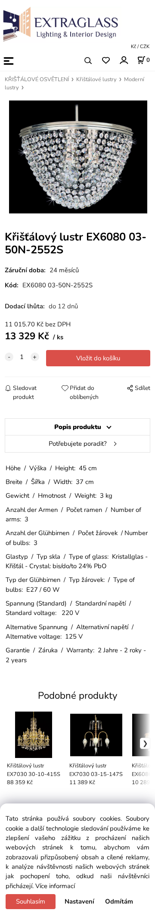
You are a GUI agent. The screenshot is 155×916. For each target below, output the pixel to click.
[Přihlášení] (123, 60)
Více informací (55, 886)
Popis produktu (77, 427)
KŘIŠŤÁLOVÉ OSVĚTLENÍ (37, 79)
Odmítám (119, 901)
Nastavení (79, 901)
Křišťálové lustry (96, 79)
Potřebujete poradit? (78, 443)
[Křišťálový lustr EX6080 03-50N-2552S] (77, 157)
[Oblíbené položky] (106, 60)
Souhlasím (30, 901)
